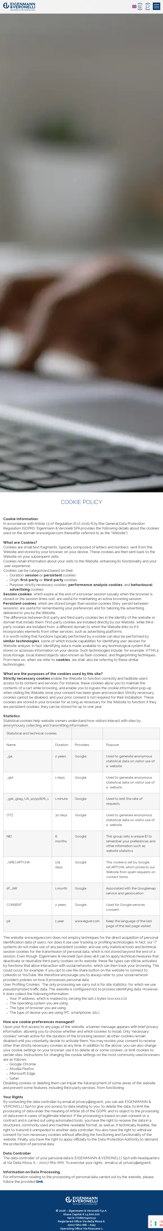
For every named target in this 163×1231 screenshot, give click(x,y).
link (39, 1181)
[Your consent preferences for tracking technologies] (156, 1224)
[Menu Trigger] (156, 6)
